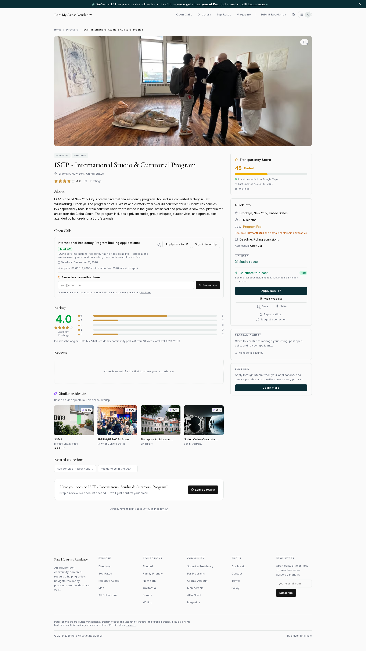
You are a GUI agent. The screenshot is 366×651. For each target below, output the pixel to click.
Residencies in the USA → (118, 468)
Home (57, 29)
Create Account (197, 580)
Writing (147, 602)
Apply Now (269, 290)
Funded (148, 566)
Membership (195, 588)
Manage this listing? (251, 352)
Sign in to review (158, 508)
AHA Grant (194, 595)
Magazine (244, 14)
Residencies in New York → (75, 468)
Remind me (210, 285)
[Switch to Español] (293, 14)
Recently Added (108, 580)
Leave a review (205, 489)
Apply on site (175, 244)
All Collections (107, 595)
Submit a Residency (200, 566)
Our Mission (239, 566)
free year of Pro (206, 4)
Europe (147, 595)
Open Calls (184, 14)
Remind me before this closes (81, 277)
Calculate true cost (273, 273)
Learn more (271, 387)
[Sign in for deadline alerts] (159, 244)
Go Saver (145, 292)
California (149, 588)
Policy (235, 588)
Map (101, 588)
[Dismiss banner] (360, 4)
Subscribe (286, 592)
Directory (204, 14)
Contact (237, 573)
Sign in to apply (206, 244)
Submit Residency (273, 14)
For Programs (196, 573)
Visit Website (273, 298)
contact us (131, 625)
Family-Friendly (153, 573)
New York (149, 580)
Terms (236, 580)
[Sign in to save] (304, 42)
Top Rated (224, 14)
